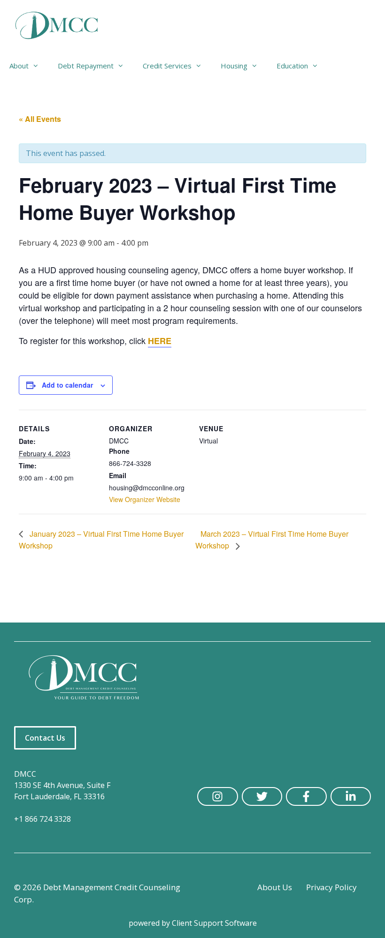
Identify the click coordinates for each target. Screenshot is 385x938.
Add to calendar (67, 385)
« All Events (40, 118)
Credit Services (167, 65)
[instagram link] (217, 796)
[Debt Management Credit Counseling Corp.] (62, 26)
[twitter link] (262, 796)
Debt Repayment (86, 65)
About (19, 65)
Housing (234, 65)
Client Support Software (214, 923)
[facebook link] (306, 796)
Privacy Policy (331, 887)
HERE (159, 341)
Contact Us (45, 738)
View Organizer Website (144, 499)
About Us (274, 887)
